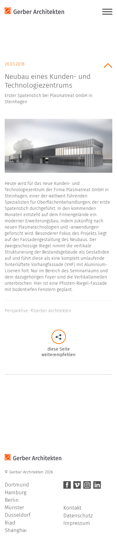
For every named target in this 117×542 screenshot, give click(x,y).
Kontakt (72, 508)
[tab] (58, 80)
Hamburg (16, 492)
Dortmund (17, 485)
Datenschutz (78, 515)
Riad (10, 523)
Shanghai (16, 530)
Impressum (76, 523)
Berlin (12, 500)
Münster (14, 507)
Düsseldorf (17, 515)
